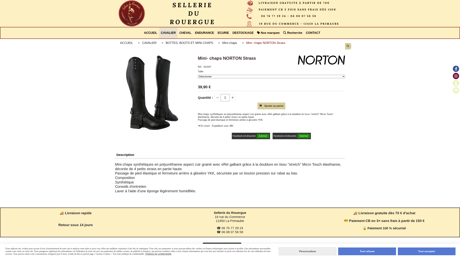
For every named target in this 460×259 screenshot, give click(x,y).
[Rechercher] (348, 46)
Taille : (201, 71)
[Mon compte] (456, 83)
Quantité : (205, 97)
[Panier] (456, 90)
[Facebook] (456, 69)
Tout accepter (426, 251)
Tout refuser (367, 251)
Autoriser (263, 136)
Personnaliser (307, 251)
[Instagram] (456, 76)
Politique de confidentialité (158, 254)
